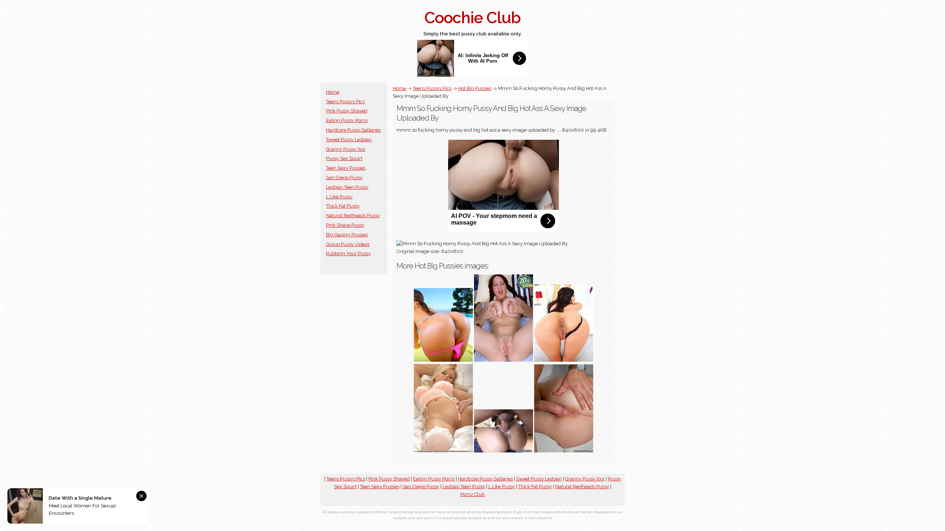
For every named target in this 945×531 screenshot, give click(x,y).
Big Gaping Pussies (347, 234)
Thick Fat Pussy (343, 206)
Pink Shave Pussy (345, 225)
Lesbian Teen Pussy (347, 187)
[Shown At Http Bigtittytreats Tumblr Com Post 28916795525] (503, 360)
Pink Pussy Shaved (346, 111)
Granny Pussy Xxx (345, 149)
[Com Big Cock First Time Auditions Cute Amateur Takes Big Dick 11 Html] (563, 451)
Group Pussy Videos (348, 244)
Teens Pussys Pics (345, 101)
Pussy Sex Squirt (344, 158)
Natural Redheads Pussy (353, 215)
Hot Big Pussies (474, 88)
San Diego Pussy (344, 177)
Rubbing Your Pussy (348, 253)
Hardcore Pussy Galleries (353, 130)
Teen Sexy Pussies (345, 168)
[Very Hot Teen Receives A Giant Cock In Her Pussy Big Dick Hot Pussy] (503, 451)
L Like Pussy (339, 196)
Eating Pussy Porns (347, 120)
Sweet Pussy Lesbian (349, 139)
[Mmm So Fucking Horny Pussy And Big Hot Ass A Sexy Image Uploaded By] (443, 360)
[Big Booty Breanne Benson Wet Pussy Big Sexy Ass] (563, 360)
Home (332, 92)
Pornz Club (472, 494)
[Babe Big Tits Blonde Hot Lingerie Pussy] (443, 451)
